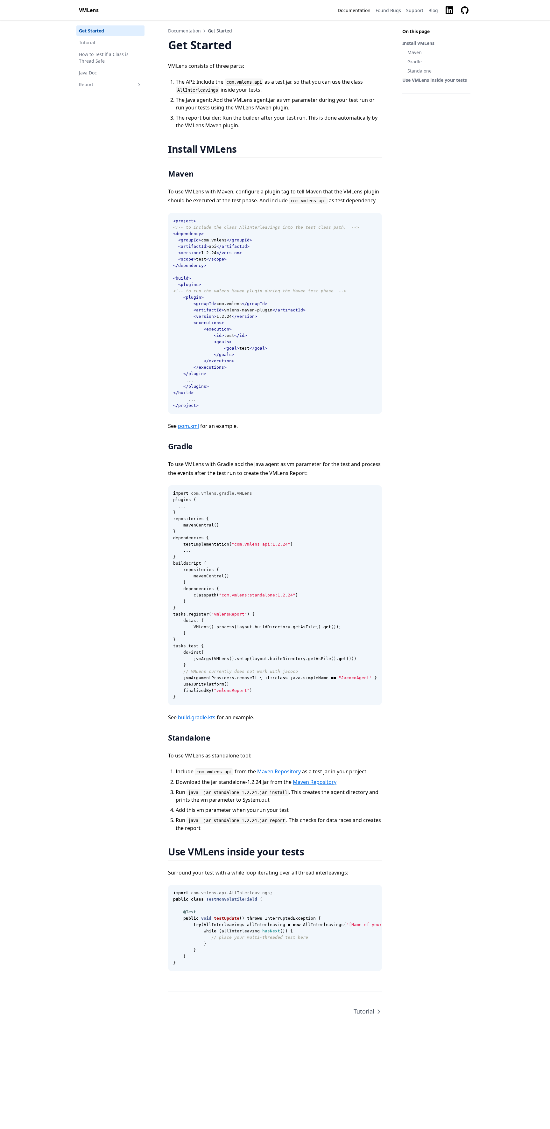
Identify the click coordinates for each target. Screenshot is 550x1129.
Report (86, 84)
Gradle (414, 62)
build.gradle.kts (196, 717)
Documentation (184, 31)
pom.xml (188, 425)
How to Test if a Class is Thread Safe (104, 57)
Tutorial (87, 42)
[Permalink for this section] (244, 149)
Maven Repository (279, 771)
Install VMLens (418, 43)
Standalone (419, 71)
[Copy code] (373, 221)
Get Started (91, 31)
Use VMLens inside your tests (434, 80)
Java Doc (88, 73)
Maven (414, 52)
